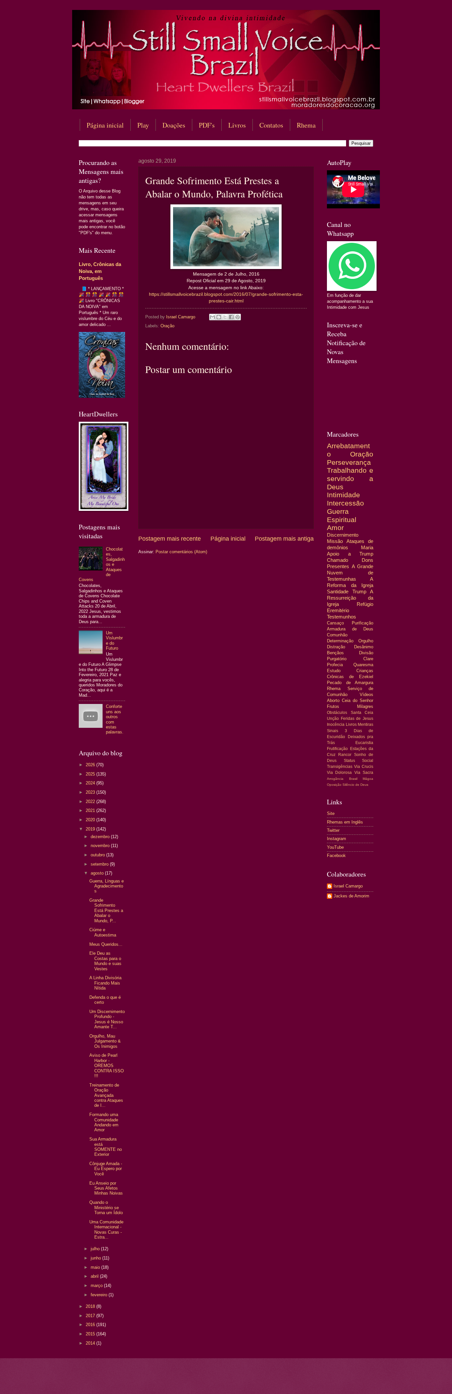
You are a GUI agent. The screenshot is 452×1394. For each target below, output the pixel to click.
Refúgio (365, 604)
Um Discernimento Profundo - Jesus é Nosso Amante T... (107, 1019)
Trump (359, 591)
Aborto (333, 700)
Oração (167, 325)
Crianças (364, 670)
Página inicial (105, 125)
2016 (91, 1324)
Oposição (334, 784)
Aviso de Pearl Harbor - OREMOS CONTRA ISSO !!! (106, 1065)
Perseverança (349, 462)
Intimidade (343, 495)
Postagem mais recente (169, 538)
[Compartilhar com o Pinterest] (237, 317)
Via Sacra (363, 773)
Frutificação (337, 749)
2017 (91, 1315)
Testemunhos (341, 616)
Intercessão (345, 503)
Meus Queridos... (105, 944)
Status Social (359, 761)
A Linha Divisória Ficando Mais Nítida (105, 983)
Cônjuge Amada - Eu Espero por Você (105, 1168)
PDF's (207, 125)
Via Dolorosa (339, 773)
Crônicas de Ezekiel (350, 676)
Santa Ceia (362, 713)
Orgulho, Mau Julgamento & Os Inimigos (105, 1041)
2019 (91, 829)
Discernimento (342, 535)
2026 (91, 764)
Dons (367, 560)
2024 (91, 782)
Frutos (333, 706)
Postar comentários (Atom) (181, 551)
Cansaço (335, 622)
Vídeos (366, 694)
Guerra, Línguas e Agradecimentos (106, 886)
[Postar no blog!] (218, 317)
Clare (368, 658)
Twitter (333, 830)
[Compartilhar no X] (225, 317)
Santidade (337, 591)
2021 (91, 810)
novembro (101, 845)
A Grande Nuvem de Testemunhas (350, 572)
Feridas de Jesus (357, 719)
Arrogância (335, 778)
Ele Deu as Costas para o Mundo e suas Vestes (105, 961)
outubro (98, 854)
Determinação (340, 640)
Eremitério (338, 610)
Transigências (339, 767)
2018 (91, 1306)
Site (331, 813)
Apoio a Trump (350, 554)
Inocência (335, 724)
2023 (91, 792)
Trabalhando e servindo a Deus (350, 478)
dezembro (101, 836)
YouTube (335, 847)
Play (143, 125)
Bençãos (335, 652)
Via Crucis (363, 767)
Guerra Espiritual (341, 515)
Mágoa (368, 778)
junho (96, 1258)
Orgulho (365, 640)
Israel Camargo (348, 886)
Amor (335, 527)
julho (96, 1248)
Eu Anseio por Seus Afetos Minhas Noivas (106, 1188)
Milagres (365, 706)
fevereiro (100, 1294)
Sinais (332, 731)
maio (96, 1267)
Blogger (280, 1380)
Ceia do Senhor (357, 700)
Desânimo (363, 646)
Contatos (271, 125)
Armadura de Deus (350, 628)
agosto (98, 873)
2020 (91, 819)
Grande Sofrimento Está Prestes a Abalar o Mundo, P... (106, 910)
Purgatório (336, 658)
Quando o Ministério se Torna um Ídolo (106, 1207)
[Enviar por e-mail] (212, 317)
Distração (336, 646)
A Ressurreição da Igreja (350, 598)
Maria (367, 547)
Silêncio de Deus (355, 784)
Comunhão (337, 634)
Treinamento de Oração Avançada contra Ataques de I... (106, 1095)
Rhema (306, 125)
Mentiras (365, 724)
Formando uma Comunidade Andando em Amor (103, 1122)
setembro (100, 864)
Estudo (333, 670)
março (97, 1285)
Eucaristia (364, 743)
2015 (91, 1333)
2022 (91, 801)
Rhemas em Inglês (345, 822)
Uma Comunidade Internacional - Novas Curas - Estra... (106, 1229)
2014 (91, 1343)
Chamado (337, 560)
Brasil (353, 778)
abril (95, 1276)
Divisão (366, 652)
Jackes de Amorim (351, 895)
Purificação (362, 622)
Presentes (338, 566)
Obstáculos (337, 713)
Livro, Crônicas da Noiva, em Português (100, 271)
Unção (333, 719)
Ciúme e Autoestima (102, 932)
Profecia (335, 664)
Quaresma (363, 664)
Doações (173, 125)
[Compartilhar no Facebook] (231, 317)
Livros (237, 125)
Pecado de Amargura (350, 682)
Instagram (336, 838)
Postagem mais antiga (284, 538)
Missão (335, 541)
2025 (91, 774)
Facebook (336, 855)
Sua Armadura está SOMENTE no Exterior (105, 1147)
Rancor (344, 755)
